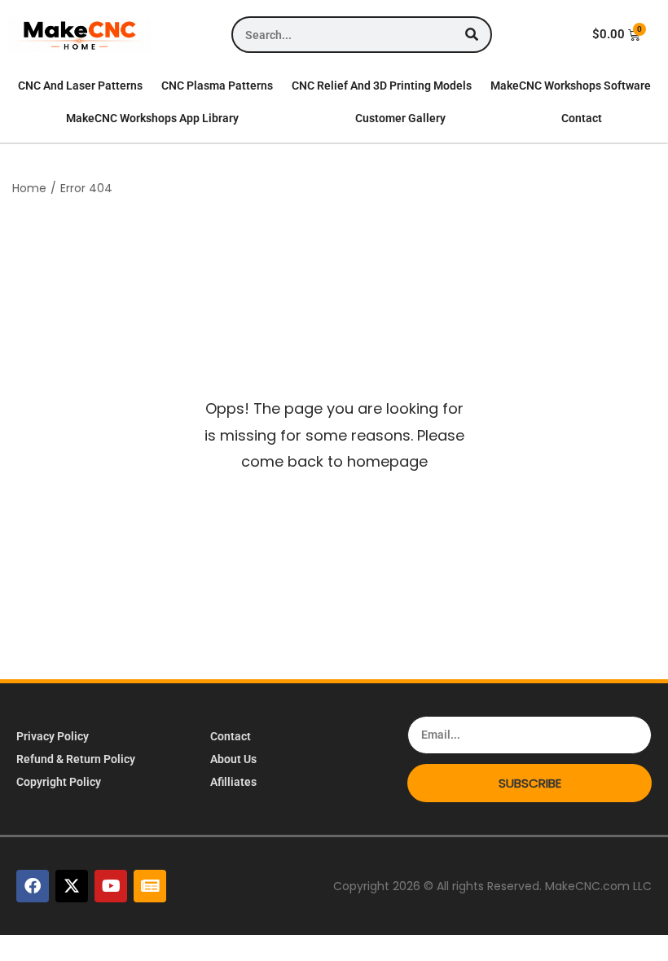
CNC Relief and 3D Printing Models (382, 85)
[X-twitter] (71, 886)
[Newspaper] (150, 886)
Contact (581, 118)
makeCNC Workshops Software (570, 85)
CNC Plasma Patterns (217, 85)
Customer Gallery (400, 118)
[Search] (472, 34)
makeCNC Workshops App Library (152, 118)
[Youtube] (110, 886)
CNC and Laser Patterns (80, 85)
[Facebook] (32, 886)
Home (29, 188)
